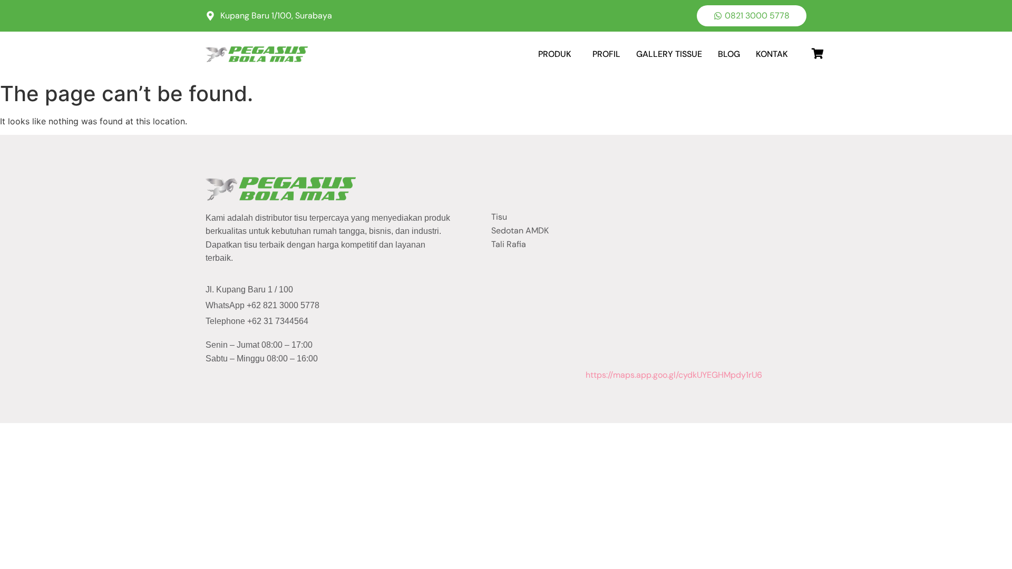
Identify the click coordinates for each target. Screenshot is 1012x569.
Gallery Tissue (669, 54)
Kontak (772, 54)
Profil (606, 54)
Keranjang (803, 50)
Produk (554, 54)
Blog (729, 54)
